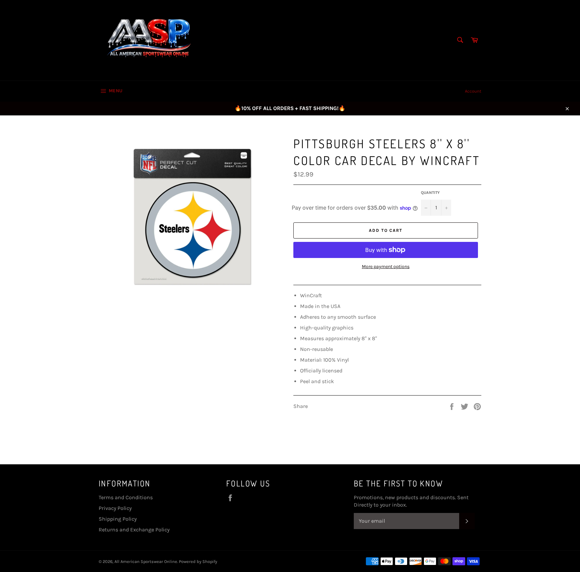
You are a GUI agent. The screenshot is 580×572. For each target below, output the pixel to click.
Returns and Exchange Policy (134, 529)
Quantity (430, 192)
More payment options (385, 266)
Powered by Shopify (198, 561)
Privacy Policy (115, 508)
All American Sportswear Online (145, 561)
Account (473, 91)
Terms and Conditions (126, 497)
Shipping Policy (118, 519)
